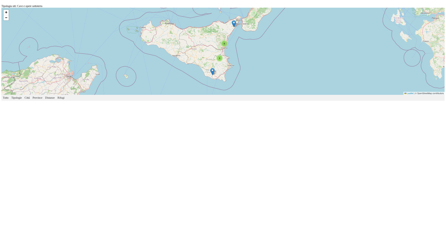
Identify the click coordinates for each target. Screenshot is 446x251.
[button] (212, 71)
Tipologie (16, 97)
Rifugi (60, 97)
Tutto (6, 97)
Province (37, 97)
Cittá (27, 97)
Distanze (50, 97)
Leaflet (409, 93)
